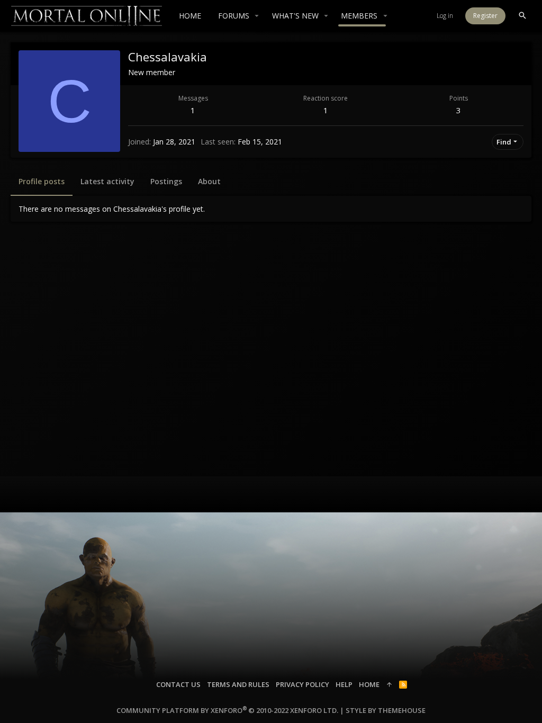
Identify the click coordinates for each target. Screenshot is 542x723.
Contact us (178, 684)
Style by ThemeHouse (386, 710)
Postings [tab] (166, 181)
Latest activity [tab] (107, 181)
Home (369, 684)
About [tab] (209, 181)
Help (344, 684)
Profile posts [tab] (42, 181)
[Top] (389, 684)
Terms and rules (238, 684)
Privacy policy (302, 684)
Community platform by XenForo (227, 710)
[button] (257, 16)
